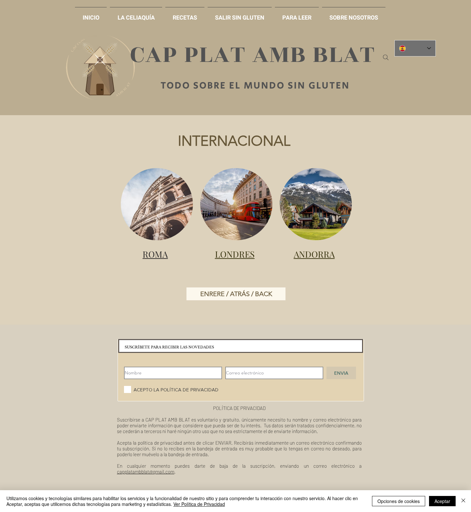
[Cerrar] (463, 501)
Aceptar (442, 501)
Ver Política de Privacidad (199, 504)
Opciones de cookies (398, 501)
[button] (239, 15)
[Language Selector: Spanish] (415, 48)
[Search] (385, 57)
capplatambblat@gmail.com (145, 471)
